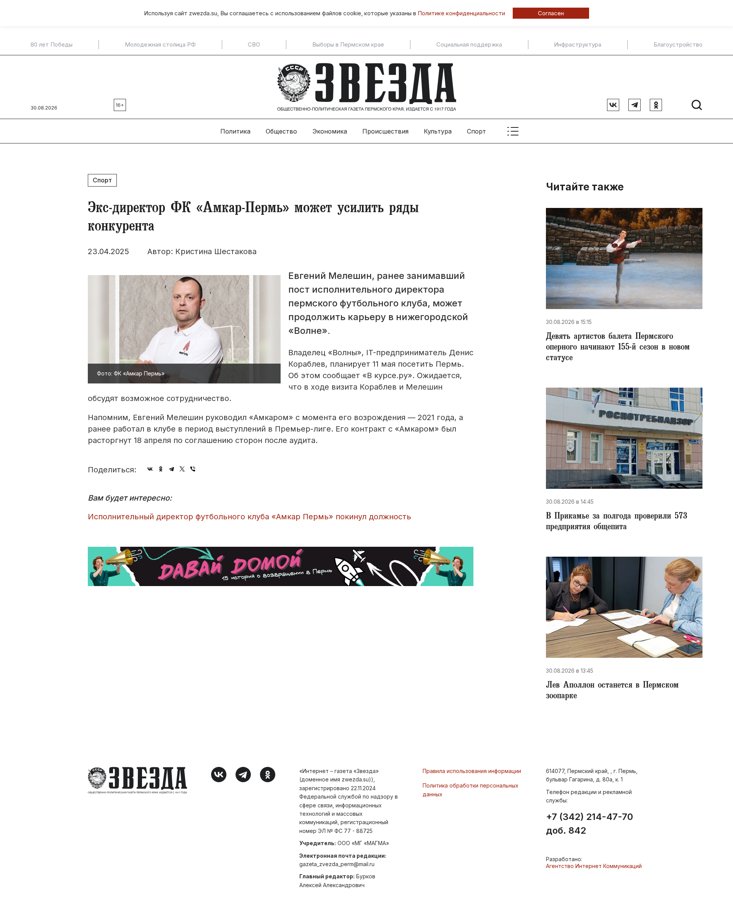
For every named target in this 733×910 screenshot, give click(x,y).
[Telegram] (171, 469)
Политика (235, 131)
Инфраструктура (577, 44)
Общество (281, 131)
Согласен (551, 13)
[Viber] (192, 469)
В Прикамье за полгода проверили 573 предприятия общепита (616, 522)
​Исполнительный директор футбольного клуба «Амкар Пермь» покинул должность (249, 516)
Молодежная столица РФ (160, 44)
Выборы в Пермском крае (348, 44)
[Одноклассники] (160, 469)
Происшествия (385, 131)
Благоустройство (678, 44)
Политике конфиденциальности (461, 13)
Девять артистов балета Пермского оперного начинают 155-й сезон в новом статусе (618, 348)
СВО (254, 44)
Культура (438, 131)
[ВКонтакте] (150, 469)
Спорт (476, 131)
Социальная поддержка (469, 44)
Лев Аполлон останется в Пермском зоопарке (612, 691)
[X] (182, 469)
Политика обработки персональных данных (470, 789)
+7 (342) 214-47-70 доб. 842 (589, 823)
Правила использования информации (472, 771)
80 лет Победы (52, 44)
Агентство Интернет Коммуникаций (594, 866)
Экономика (329, 131)
